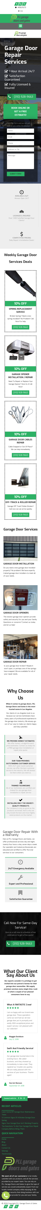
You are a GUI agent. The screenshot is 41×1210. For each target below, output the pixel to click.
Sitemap (5, 1151)
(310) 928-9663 (23, 97)
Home (4, 1139)
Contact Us (6, 1148)
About (4, 1145)
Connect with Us (10, 1098)
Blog (3, 1142)
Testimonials (7, 1154)
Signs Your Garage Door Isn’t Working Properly (20, 1123)
